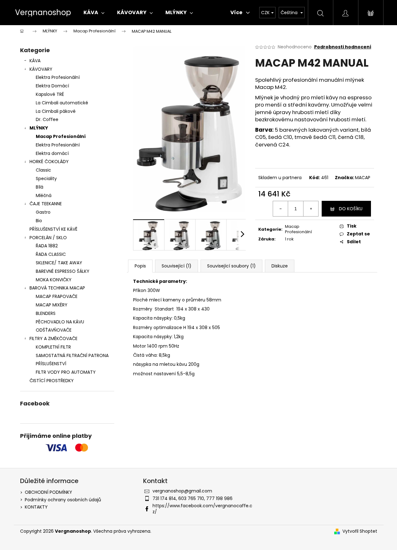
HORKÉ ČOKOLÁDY (49, 161)
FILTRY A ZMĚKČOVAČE (54, 338)
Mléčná (43, 195)
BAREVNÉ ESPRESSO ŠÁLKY (62, 271)
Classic (43, 170)
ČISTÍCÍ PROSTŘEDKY (52, 380)
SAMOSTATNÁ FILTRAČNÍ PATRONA (72, 355)
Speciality (46, 178)
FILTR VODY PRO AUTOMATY (66, 372)
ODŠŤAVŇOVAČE (54, 330)
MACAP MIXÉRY (51, 305)
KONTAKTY (36, 507)
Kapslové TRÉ (50, 94)
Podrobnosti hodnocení (342, 47)
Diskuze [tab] (279, 266)
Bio (39, 220)
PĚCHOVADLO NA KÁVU (60, 322)
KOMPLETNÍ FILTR (53, 347)
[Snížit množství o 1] (280, 208)
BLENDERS (46, 313)
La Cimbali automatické (62, 103)
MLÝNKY (39, 128)
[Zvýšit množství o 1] (310, 208)
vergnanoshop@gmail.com (182, 491)
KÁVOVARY (41, 69)
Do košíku (350, 209)
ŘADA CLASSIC (51, 254)
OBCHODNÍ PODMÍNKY (48, 492)
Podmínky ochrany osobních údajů (63, 500)
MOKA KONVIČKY (54, 280)
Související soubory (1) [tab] (231, 266)
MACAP (362, 177)
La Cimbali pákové (56, 111)
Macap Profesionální (61, 136)
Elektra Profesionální (58, 77)
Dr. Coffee (47, 119)
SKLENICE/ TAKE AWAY (59, 263)
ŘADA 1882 (47, 246)
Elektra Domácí (52, 86)
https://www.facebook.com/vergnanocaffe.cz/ (202, 509)
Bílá (39, 187)
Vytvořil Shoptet (359, 531)
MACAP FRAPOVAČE (57, 296)
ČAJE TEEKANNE (46, 204)
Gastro (43, 212)
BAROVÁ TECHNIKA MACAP (57, 288)
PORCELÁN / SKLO (48, 237)
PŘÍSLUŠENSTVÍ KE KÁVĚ (54, 229)
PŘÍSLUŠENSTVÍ (51, 363)
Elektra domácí (52, 153)
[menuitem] (94, 12)
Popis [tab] (140, 266)
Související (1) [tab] (176, 266)
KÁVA (35, 61)
